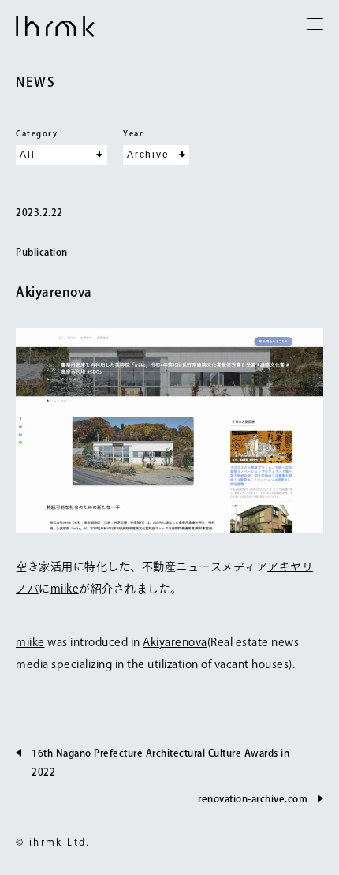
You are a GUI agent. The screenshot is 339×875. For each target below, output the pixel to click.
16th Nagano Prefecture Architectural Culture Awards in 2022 (160, 762)
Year (133, 133)
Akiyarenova (54, 292)
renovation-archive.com (252, 798)
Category (37, 133)
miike (65, 588)
